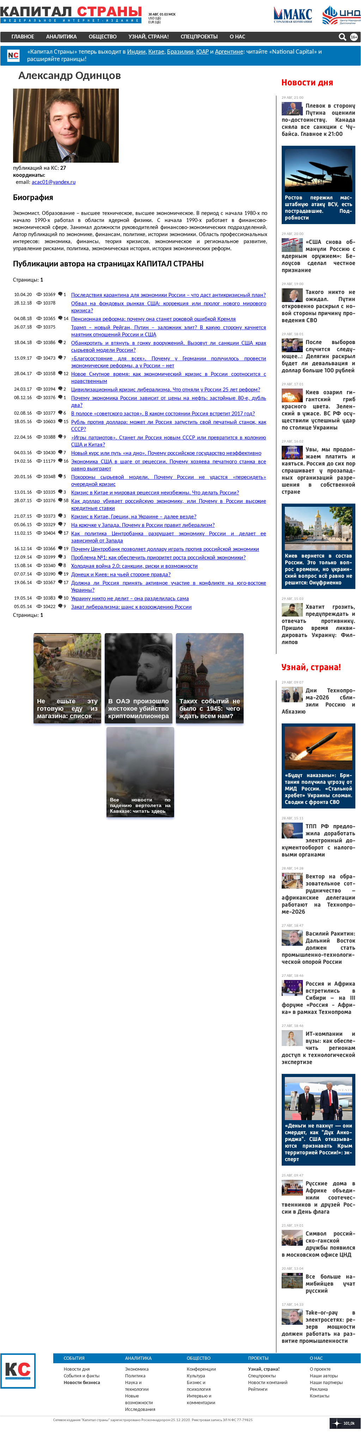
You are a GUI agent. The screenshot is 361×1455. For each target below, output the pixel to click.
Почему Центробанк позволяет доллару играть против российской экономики (165, 549)
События (74, 1358)
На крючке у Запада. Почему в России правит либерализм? (143, 525)
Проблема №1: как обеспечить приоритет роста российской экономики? (158, 558)
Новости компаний (268, 1382)
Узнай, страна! (149, 37)
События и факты (81, 1376)
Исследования (140, 1409)
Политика (135, 1376)
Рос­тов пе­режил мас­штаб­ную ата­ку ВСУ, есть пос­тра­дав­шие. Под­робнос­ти (318, 207)
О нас (237, 37)
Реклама (319, 1389)
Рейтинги (258, 1389)
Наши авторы (324, 1376)
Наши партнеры (326, 1382)
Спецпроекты (199, 37)
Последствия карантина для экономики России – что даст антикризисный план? (168, 295)
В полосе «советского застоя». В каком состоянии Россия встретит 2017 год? (163, 414)
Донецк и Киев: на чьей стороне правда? (121, 575)
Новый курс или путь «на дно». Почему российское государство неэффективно (166, 453)
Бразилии (180, 52)
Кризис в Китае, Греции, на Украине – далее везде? (133, 517)
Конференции (201, 1369)
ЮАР (202, 52)
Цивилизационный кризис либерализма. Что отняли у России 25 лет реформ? (165, 390)
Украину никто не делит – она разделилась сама (130, 599)
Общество (103, 37)
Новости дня (307, 82)
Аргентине (229, 52)
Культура (196, 1376)
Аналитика (61, 37)
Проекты (258, 1358)
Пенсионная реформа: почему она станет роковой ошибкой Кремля (153, 319)
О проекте (320, 1369)
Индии (136, 52)
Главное (23, 37)
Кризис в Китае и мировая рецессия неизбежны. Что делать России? (155, 493)
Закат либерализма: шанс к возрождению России (131, 607)
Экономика (137, 1369)
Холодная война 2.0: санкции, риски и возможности (134, 566)
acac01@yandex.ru (53, 182)
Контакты (319, 1396)
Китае (156, 52)
